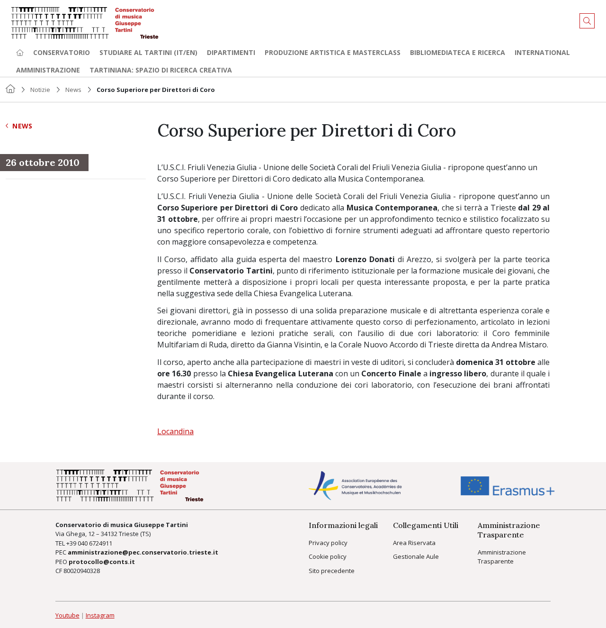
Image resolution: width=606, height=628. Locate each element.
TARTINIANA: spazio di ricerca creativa (160, 69)
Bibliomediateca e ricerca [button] (457, 52)
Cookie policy (328, 556)
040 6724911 (95, 543)
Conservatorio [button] (61, 52)
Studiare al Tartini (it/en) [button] (148, 52)
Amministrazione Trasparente (502, 557)
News (73, 89)
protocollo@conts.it (102, 561)
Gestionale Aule (416, 556)
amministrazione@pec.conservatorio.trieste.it (143, 552)
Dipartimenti (231, 52)
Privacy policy (328, 542)
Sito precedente (332, 570)
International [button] (542, 52)
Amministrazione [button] (48, 69)
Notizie (40, 89)
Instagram (100, 615)
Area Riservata (414, 542)
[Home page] (19, 52)
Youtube (67, 615)
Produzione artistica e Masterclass (333, 52)
